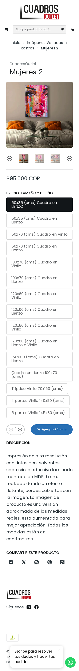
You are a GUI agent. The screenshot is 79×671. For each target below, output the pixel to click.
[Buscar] (62, 29)
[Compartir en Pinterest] (49, 562)
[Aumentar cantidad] (20, 430)
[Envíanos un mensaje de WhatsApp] (70, 662)
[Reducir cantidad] (11, 430)
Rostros (27, 48)
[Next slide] (69, 158)
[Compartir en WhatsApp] (36, 562)
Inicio (15, 43)
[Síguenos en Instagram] (28, 607)
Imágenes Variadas (45, 43)
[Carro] (73, 29)
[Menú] (6, 29)
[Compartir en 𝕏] (23, 562)
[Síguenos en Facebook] (36, 607)
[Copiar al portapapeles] (62, 562)
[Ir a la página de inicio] (39, 12)
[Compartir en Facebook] (10, 562)
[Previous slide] (9, 158)
